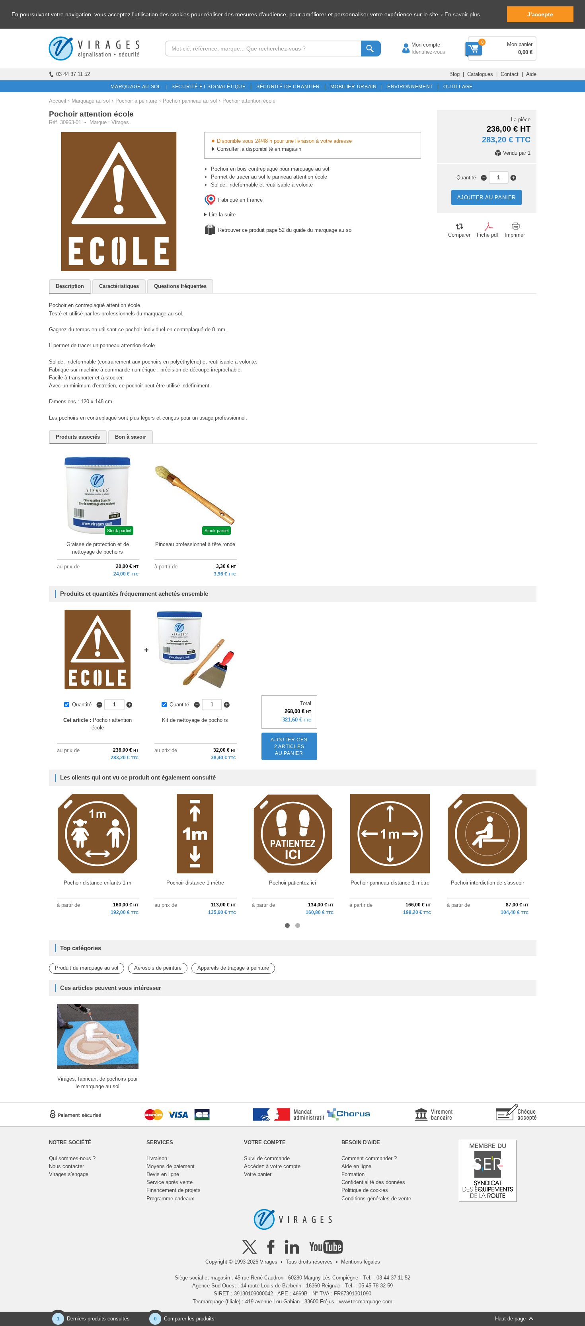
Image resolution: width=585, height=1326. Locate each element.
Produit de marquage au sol (86, 968)
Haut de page (510, 1319)
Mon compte (418, 45)
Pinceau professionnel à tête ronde (195, 544)
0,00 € (525, 52)
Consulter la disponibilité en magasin (259, 149)
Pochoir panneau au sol (190, 101)
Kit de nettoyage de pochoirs (195, 720)
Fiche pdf (487, 235)
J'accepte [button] (540, 14)
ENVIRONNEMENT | (411, 86)
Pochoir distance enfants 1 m (97, 883)
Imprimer (515, 235)
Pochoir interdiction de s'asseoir (487, 883)
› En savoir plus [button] (460, 14)
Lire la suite (222, 215)
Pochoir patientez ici (292, 883)
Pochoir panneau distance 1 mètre (390, 883)
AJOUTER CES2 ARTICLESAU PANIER (289, 746)
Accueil (57, 101)
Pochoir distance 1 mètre (195, 883)
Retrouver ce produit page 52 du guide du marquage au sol (285, 230)
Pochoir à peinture (136, 101)
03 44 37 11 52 (73, 74)
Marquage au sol (91, 101)
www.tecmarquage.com (365, 1302)
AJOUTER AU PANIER (486, 197)
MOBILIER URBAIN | (355, 86)
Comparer (459, 235)
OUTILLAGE (457, 86)
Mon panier (519, 44)
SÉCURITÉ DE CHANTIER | (290, 86)
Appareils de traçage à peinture (233, 968)
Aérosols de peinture (157, 968)
